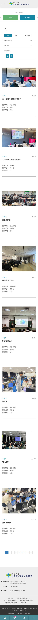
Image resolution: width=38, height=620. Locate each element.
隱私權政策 (11, 613)
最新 (8, 35)
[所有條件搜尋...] (7, 56)
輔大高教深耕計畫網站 (10, 600)
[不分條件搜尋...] (11, 56)
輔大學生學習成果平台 (26, 600)
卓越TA (27, 17)
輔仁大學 (23, 603)
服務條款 (19, 613)
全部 (10, 17)
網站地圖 (27, 613)
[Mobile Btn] (3, 4)
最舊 (16, 35)
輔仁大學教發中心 (22, 598)
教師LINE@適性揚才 (11, 603)
